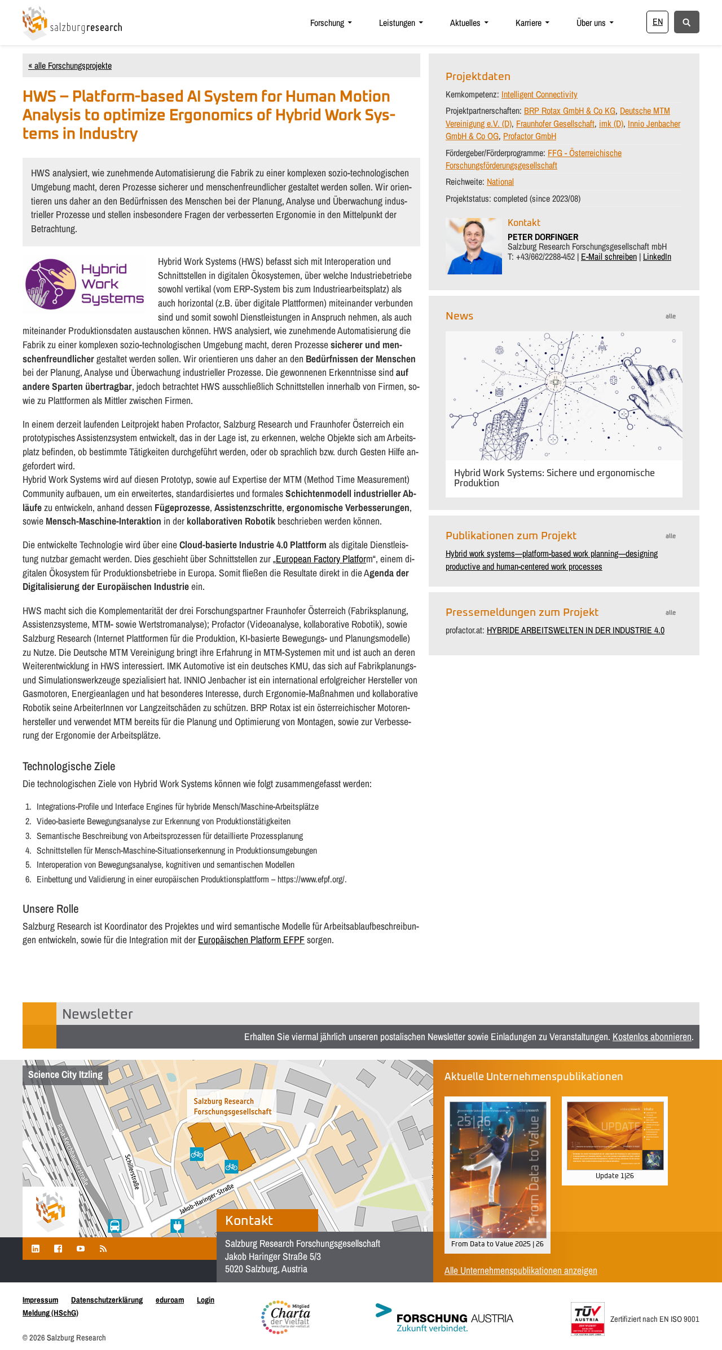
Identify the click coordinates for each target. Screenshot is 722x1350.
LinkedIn (657, 256)
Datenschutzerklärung (107, 1299)
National (500, 181)
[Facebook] (58, 1248)
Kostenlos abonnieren (652, 1036)
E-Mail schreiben (609, 256)
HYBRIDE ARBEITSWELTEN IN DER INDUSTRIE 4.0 (575, 630)
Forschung (327, 22)
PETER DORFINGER (543, 236)
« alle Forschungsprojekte (70, 65)
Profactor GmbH (529, 136)
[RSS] (103, 1248)
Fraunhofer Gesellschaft (555, 123)
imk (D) (611, 123)
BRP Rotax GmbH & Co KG (569, 110)
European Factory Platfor (321, 558)
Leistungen (397, 22)
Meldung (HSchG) (50, 1312)
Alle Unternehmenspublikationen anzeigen (520, 1270)
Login (205, 1299)
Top (695, 1323)
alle (671, 316)
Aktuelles (465, 22)
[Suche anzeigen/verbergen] (686, 21)
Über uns (591, 22)
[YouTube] (80, 1248)
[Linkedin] (35, 1248)
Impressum (40, 1299)
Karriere (529, 22)
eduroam (170, 1299)
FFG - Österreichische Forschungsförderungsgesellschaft (534, 158)
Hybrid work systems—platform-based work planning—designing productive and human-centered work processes (552, 559)
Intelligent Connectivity (539, 94)
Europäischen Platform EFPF (251, 939)
